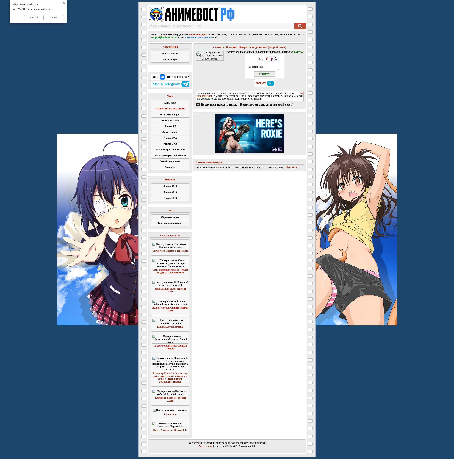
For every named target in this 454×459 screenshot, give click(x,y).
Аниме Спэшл (170, 132)
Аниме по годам (170, 120)
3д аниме (170, 167)
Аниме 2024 (170, 198)
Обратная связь (170, 217)
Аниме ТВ (170, 126)
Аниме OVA (170, 138)
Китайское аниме (170, 161)
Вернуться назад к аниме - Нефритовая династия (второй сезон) (247, 104)
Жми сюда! (292, 167)
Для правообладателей (170, 223)
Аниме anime (205, 446)
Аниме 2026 (170, 186)
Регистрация (170, 59)
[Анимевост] (200, 22)
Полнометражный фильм (170, 149)
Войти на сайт (170, 53)
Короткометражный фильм (170, 155)
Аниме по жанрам (170, 114)
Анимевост (170, 102)
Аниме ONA (170, 143)
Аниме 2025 (170, 192)
